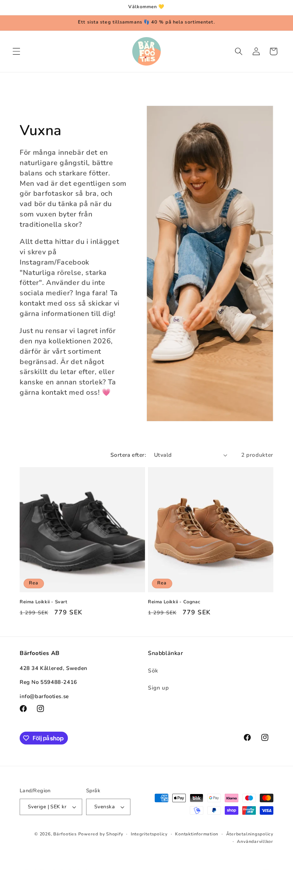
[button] (16, 51)
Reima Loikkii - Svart (44, 602)
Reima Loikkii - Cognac (174, 602)
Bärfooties (65, 834)
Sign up (158, 687)
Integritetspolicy (149, 834)
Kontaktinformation (196, 834)
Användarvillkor (255, 841)
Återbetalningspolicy (249, 834)
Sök (153, 670)
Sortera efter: (128, 455)
